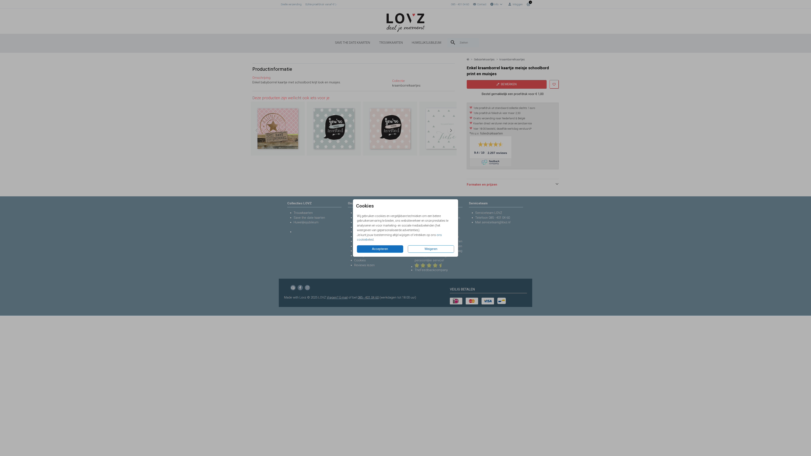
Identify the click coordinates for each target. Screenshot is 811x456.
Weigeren (431, 249)
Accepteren (380, 249)
